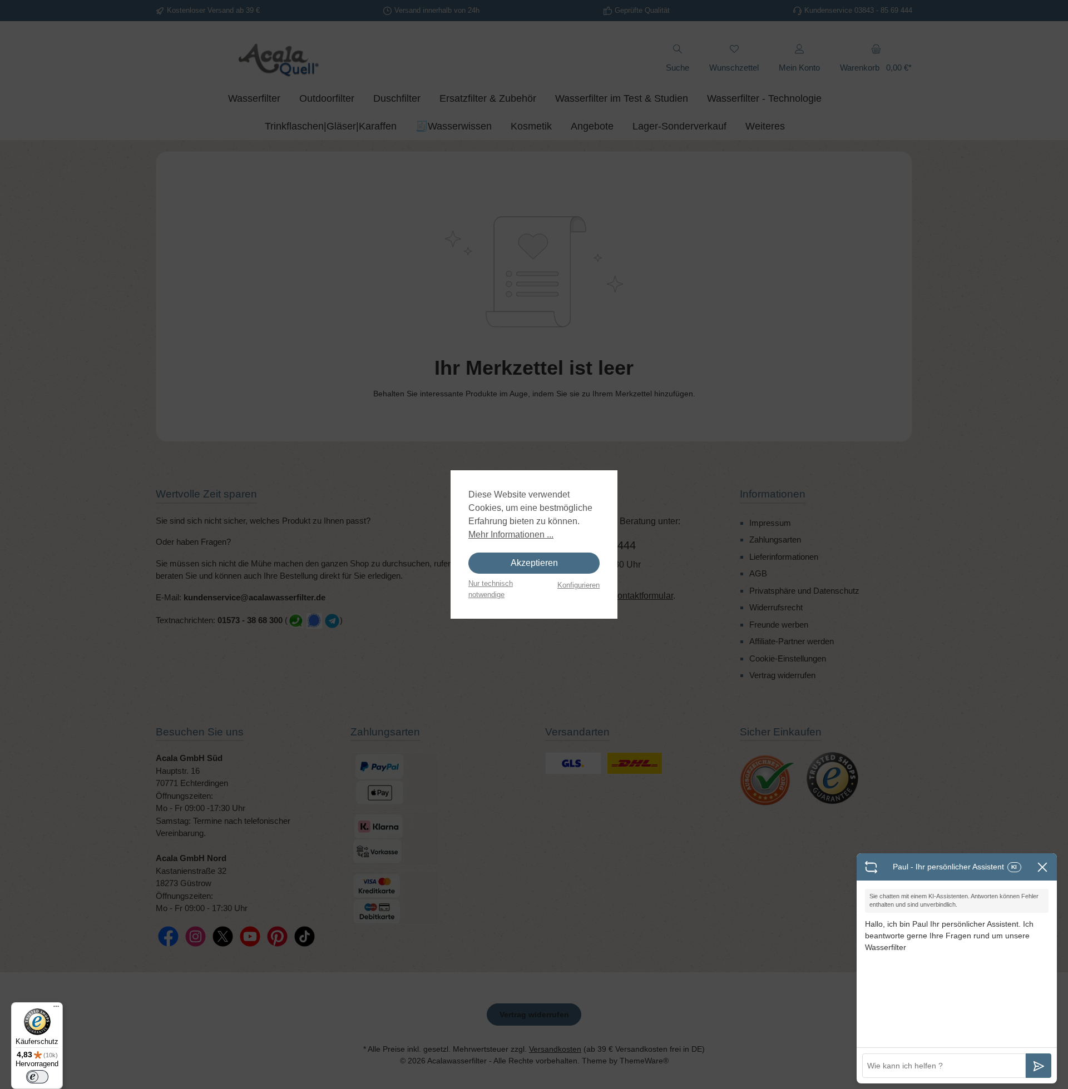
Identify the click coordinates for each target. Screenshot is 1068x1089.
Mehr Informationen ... (510, 534)
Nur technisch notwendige (490, 588)
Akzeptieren (534, 563)
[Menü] (56, 1009)
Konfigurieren (578, 585)
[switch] (37, 1076)
